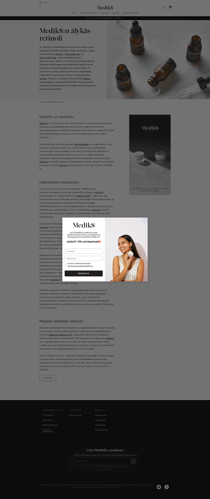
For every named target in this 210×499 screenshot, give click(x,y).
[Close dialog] (145, 220)
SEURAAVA (83, 273)
